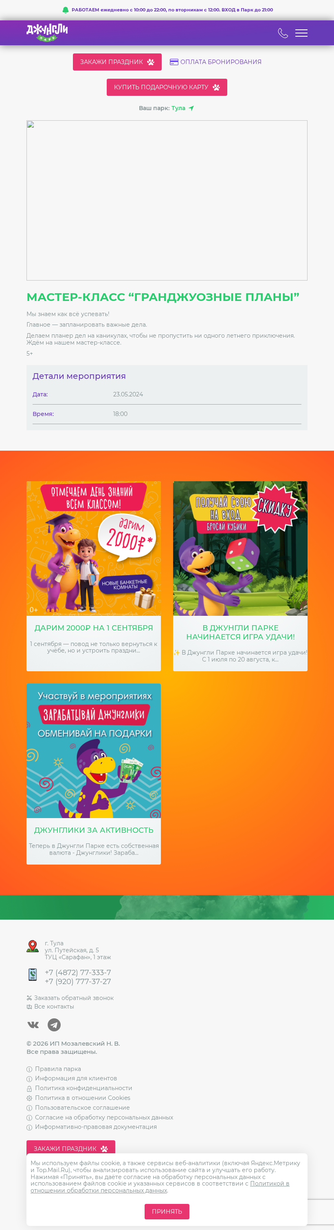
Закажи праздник (111, 62)
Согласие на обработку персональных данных (104, 1117)
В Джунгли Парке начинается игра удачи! (240, 633)
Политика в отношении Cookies (82, 1098)
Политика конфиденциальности (83, 1088)
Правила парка (58, 1069)
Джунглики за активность (94, 830)
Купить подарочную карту (161, 87)
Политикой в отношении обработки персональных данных (160, 1187)
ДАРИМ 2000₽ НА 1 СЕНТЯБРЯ (94, 628)
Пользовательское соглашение (82, 1107)
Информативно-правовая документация (96, 1126)
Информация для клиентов (76, 1078)
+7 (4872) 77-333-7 (78, 973)
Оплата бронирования (220, 62)
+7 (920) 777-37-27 (78, 982)
